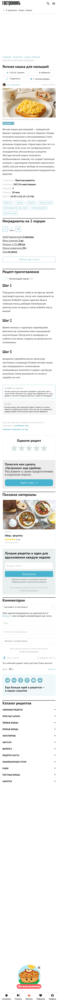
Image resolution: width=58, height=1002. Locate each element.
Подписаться (29, 574)
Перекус (31, 202)
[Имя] (29, 623)
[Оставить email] (29, 565)
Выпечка (29, 999)
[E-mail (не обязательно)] (29, 632)
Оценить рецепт (9, 18)
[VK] (14, 680)
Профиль (52, 999)
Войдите (7, 615)
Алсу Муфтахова (13, 85)
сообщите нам (21, 425)
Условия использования (29, 590)
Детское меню (10, 213)
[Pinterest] (27, 680)
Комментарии (48, 18)
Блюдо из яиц (46, 202)
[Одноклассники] (20, 680)
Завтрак (19, 202)
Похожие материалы (29, 18)
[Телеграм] (7, 680)
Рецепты (18, 999)
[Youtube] (33, 680)
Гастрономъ (6, 999)
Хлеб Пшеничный (18, 236)
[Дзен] (40, 680)
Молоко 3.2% (13, 244)
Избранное (41, 999)
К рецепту (7, 123)
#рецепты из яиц (19, 429)
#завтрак (6, 429)
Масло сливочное (14, 247)
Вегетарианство (39, 208)
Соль (9, 251)
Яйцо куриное (13, 240)
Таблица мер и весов (29, 259)
